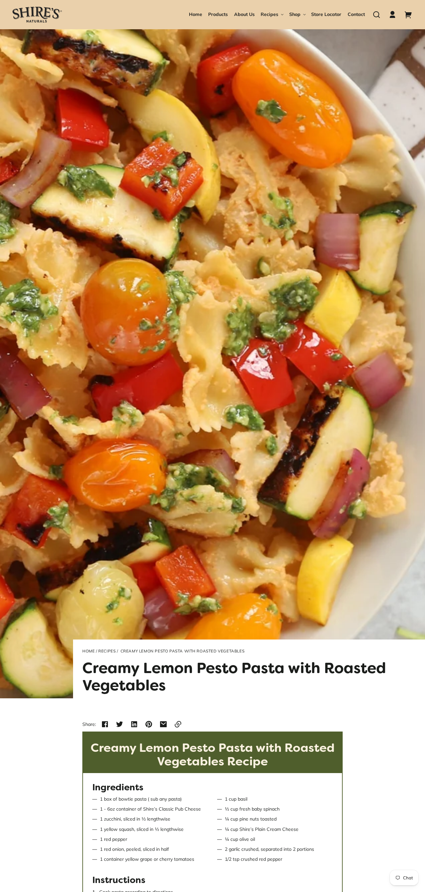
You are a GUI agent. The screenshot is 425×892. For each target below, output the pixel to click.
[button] (376, 14)
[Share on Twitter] (119, 724)
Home (88, 651)
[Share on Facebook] (105, 724)
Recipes (107, 651)
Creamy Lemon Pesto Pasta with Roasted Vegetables (183, 651)
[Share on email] (163, 724)
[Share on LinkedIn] (134, 724)
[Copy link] (178, 724)
